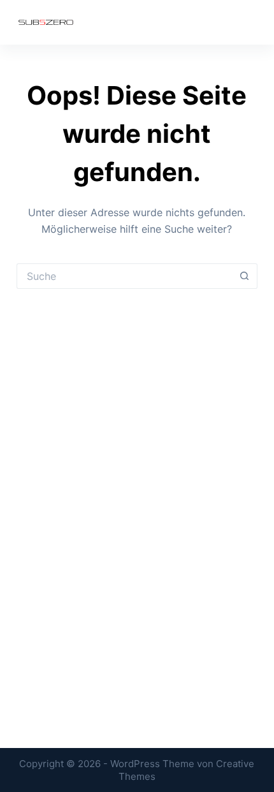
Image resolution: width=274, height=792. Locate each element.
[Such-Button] (244, 276)
